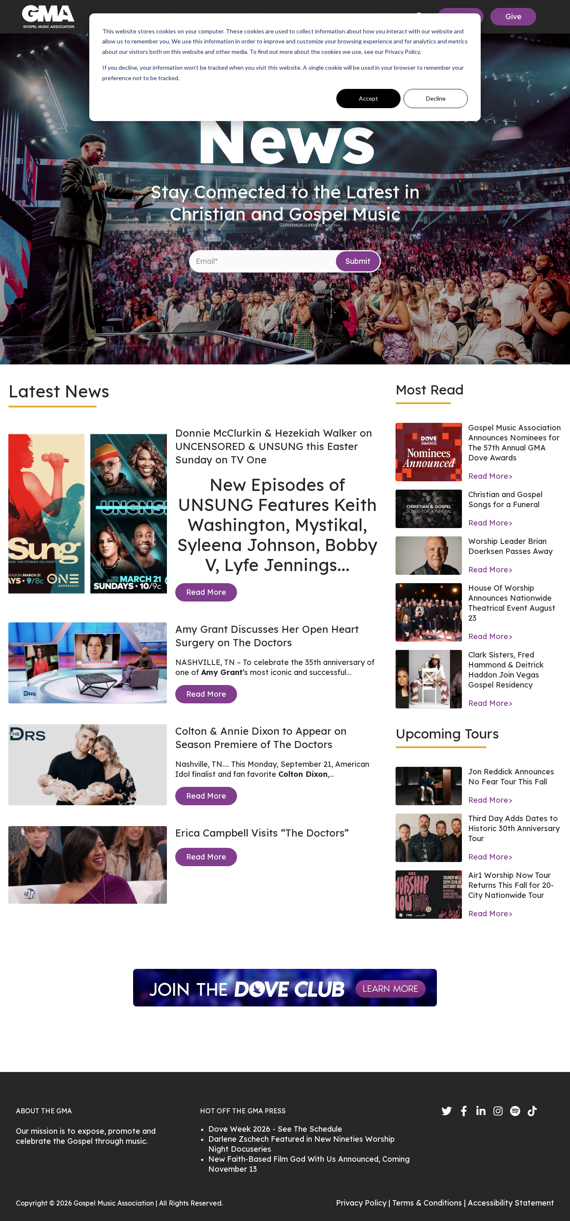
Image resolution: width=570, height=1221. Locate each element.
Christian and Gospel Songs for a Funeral (505, 499)
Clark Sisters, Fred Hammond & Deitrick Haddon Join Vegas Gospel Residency (506, 670)
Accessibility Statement (511, 1203)
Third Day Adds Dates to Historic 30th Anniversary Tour (514, 828)
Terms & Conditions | (430, 1203)
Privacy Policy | (364, 1203)
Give (513, 16)
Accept (368, 98)
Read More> (490, 476)
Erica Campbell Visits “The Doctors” (262, 833)
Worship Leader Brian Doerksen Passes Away (510, 546)
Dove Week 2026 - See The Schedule (275, 1129)
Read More (206, 592)
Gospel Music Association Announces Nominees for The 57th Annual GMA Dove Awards (514, 443)
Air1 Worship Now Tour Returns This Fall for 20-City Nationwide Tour (511, 885)
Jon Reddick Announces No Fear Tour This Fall (511, 776)
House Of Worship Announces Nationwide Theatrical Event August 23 (511, 603)
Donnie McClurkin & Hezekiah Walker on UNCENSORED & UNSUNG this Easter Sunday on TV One (273, 446)
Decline (436, 98)
